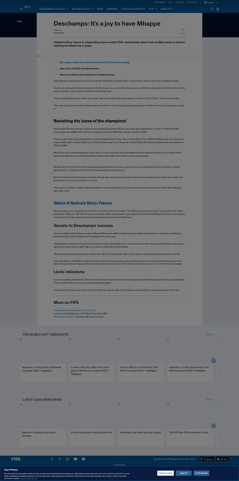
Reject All (183, 473)
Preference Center (165, 473)
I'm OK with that (201, 473)
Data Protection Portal (28, 478)
